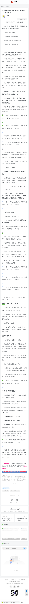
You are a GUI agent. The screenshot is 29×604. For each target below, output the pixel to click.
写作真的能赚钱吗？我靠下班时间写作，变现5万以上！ (13, 11)
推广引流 (7, 6)
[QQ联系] (26, 591)
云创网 (7, 15)
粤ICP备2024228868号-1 (15, 581)
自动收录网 (20, 583)
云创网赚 (17, 580)
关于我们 (12, 580)
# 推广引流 (5, 491)
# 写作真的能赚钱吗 (15, 491)
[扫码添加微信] (26, 594)
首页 (3, 6)
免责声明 (6, 580)
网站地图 (23, 580)
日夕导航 (4, 461)
